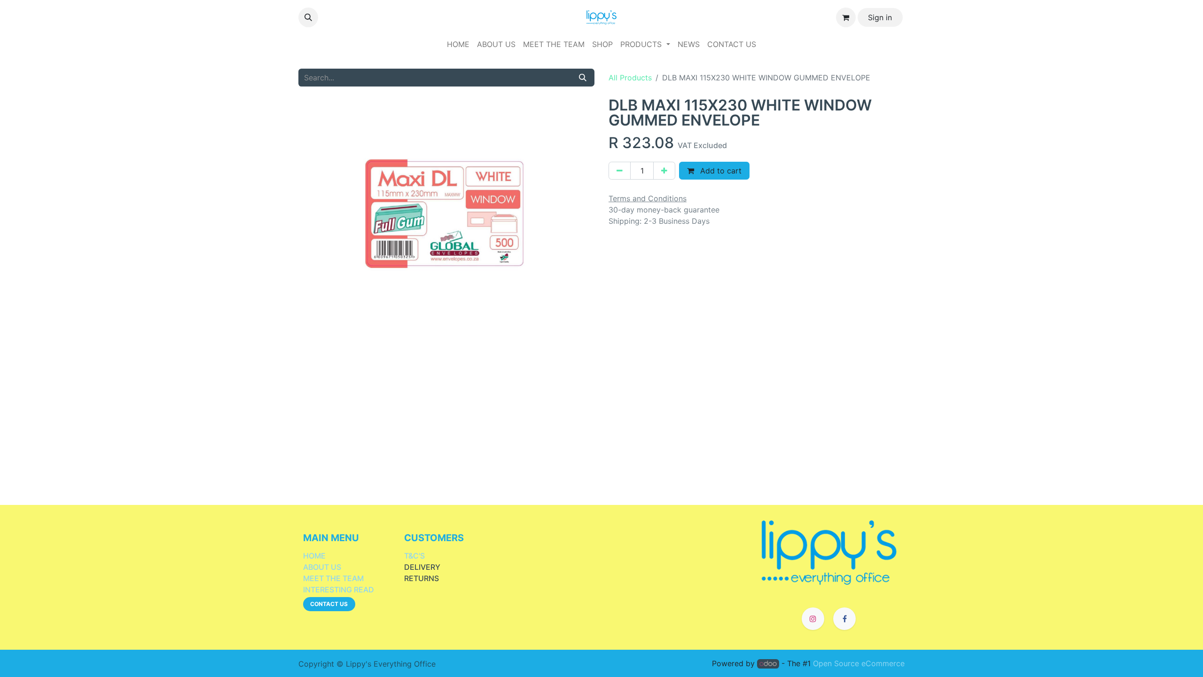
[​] (829, 551)
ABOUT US (322, 567)
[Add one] (664, 171)
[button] (308, 17)
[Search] (582, 78)
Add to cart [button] (720, 170)
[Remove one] (620, 171)
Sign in (880, 17)
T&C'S (414, 555)
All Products (630, 77)
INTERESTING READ (338, 589)
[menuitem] (458, 44)
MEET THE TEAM (333, 578)
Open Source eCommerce (859, 663)
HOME (314, 555)
